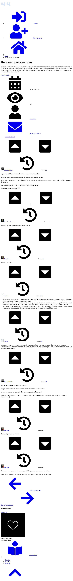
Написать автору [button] (35, 133)
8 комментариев (10, 137)
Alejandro (33, 119)
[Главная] (19, 54)
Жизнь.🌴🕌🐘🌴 (8, 170)
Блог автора (33, 555)
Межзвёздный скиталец (9, 221)
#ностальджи (5, 75)
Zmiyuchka (6, 258)
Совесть (6, 295)
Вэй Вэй (6, 341)
